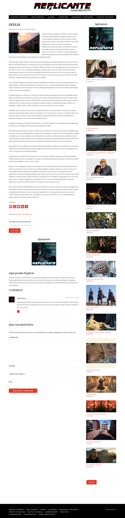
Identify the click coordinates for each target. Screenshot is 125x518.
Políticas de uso (30, 514)
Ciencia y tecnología (17, 512)
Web (10, 382)
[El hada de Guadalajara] (101, 220)
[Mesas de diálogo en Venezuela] (101, 167)
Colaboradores (15, 514)
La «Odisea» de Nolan (92, 307)
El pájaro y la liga (91, 394)
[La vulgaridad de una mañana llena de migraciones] (101, 143)
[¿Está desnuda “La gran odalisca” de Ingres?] (101, 322)
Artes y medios (37, 17)
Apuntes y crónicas (19, 17)
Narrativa (29, 214)
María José (21, 298)
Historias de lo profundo (93, 370)
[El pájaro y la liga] (101, 384)
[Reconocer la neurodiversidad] (101, 269)
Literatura (63, 17)
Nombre (12, 366)
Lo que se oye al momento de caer (96, 414)
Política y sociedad (105, 17)
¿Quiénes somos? (51, 512)
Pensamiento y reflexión (82, 17)
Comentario (14, 337)
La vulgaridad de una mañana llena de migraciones (100, 153)
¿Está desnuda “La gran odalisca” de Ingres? (98, 332)
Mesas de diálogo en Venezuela (95, 177)
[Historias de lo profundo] (101, 353)
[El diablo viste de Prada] (101, 245)
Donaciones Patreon (47, 514)
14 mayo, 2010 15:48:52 (73, 297)
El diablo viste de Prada (93, 255)
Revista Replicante (111, 509)
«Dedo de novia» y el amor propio (95, 79)
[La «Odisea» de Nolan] (101, 296)
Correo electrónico (17, 374)
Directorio (64, 512)
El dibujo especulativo (92, 128)
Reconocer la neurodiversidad (94, 279)
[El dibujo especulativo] (101, 106)
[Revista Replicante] (62, 7)
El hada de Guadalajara (92, 230)
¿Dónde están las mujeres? (93, 442)
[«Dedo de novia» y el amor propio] (101, 69)
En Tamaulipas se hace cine (93, 465)
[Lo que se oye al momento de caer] (101, 406)
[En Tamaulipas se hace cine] (101, 456)
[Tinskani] (101, 194)
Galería (51, 17)
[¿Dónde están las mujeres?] (101, 430)
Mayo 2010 (21, 214)
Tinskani (88, 206)
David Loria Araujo (18, 29)
